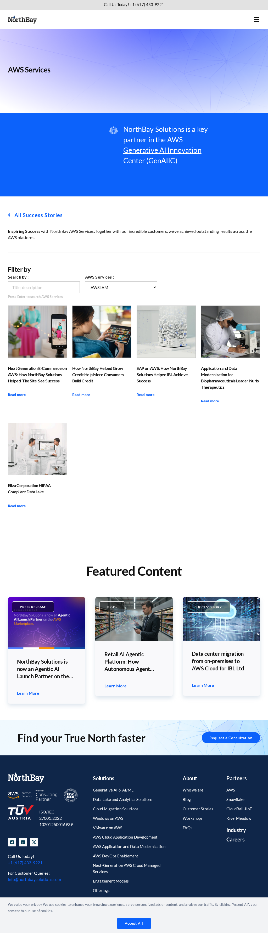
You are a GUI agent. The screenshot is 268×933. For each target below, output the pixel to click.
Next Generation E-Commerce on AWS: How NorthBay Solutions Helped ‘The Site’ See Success (37, 374)
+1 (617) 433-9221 (25, 862)
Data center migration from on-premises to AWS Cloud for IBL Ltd (218, 661)
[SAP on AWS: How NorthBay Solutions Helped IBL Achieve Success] (166, 332)
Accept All (134, 923)
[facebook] (12, 842)
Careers (235, 839)
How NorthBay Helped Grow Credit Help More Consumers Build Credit (98, 374)
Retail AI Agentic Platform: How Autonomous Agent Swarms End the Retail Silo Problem (130, 661)
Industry (236, 830)
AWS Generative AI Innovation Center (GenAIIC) (162, 150)
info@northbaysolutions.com (34, 879)
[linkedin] (23, 842)
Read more (17, 394)
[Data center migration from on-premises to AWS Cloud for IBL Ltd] (221, 599)
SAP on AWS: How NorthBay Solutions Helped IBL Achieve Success (162, 374)
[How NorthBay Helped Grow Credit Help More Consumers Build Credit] (101, 332)
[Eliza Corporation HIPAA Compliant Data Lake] (37, 449)
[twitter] (34, 842)
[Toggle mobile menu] (257, 19)
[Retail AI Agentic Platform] (134, 599)
